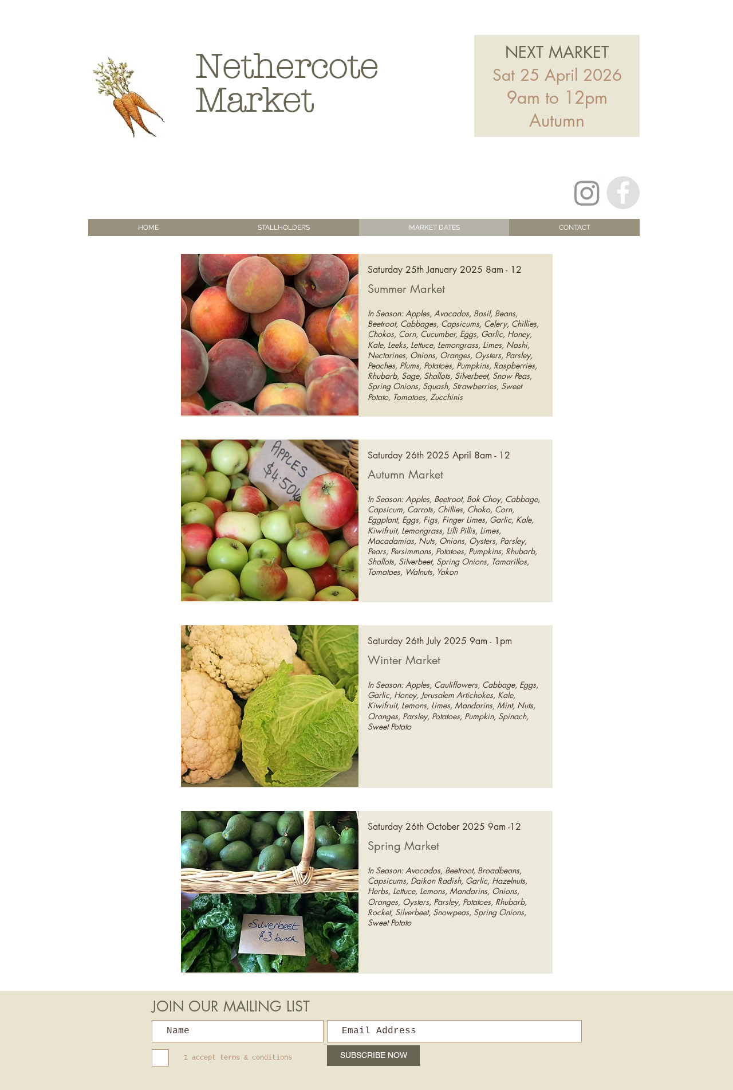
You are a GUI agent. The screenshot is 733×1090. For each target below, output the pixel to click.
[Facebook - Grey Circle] (623, 192)
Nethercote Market (287, 83)
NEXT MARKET (557, 52)
